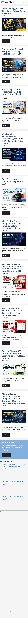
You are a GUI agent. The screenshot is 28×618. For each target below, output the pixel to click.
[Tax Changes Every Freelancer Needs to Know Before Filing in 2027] (5, 503)
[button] (19, 2)
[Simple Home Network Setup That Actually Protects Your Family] (5, 488)
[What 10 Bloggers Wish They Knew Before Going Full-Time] (5, 472)
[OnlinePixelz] (8, 2)
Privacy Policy (10, 611)
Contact (19, 611)
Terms (15, 611)
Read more (5, 41)
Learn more (6, 455)
